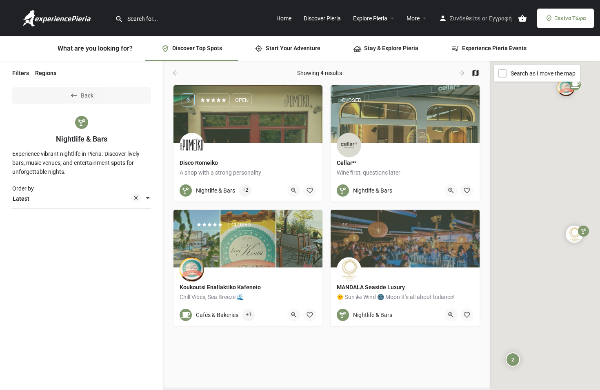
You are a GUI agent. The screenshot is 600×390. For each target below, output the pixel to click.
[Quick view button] (293, 190)
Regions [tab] (45, 73)
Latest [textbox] (21, 198)
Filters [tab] (20, 73)
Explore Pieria (370, 18)
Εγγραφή (500, 18)
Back (87, 95)
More (413, 18)
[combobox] (81, 198)
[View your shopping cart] (522, 18)
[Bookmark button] (309, 190)
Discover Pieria (322, 18)
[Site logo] (57, 17)
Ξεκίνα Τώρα (570, 18)
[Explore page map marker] (566, 87)
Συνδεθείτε (465, 18)
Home (283, 18)
